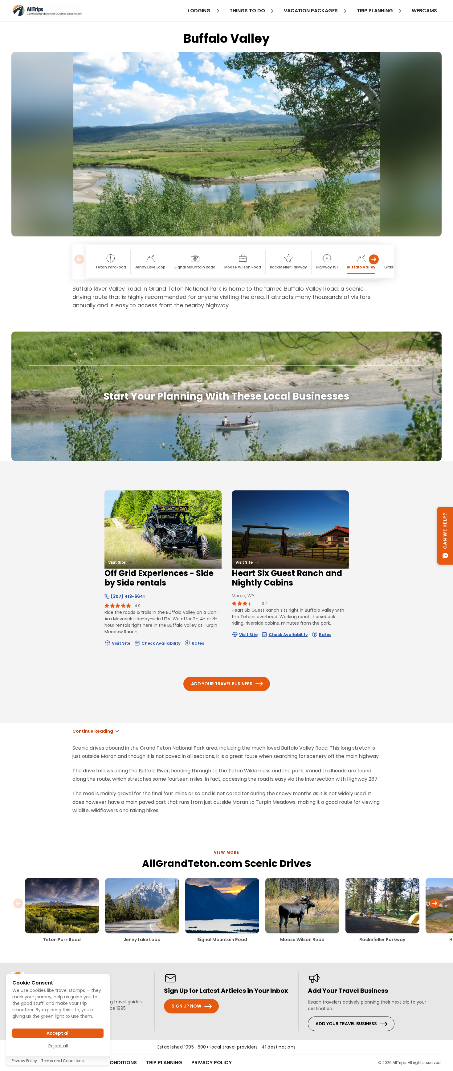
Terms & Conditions (110, 1062)
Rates (198, 643)
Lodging (200, 10)
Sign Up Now (186, 1006)
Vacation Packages (311, 10)
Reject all (58, 1045)
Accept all (58, 1033)
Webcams (424, 10)
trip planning (375, 10)
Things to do (248, 10)
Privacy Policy (211, 1062)
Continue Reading (92, 731)
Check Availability (161, 643)
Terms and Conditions (62, 1060)
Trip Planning (164, 1062)
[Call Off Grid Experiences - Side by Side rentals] (106, 596)
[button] (374, 262)
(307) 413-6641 (128, 596)
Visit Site (121, 643)
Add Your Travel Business (221, 684)
